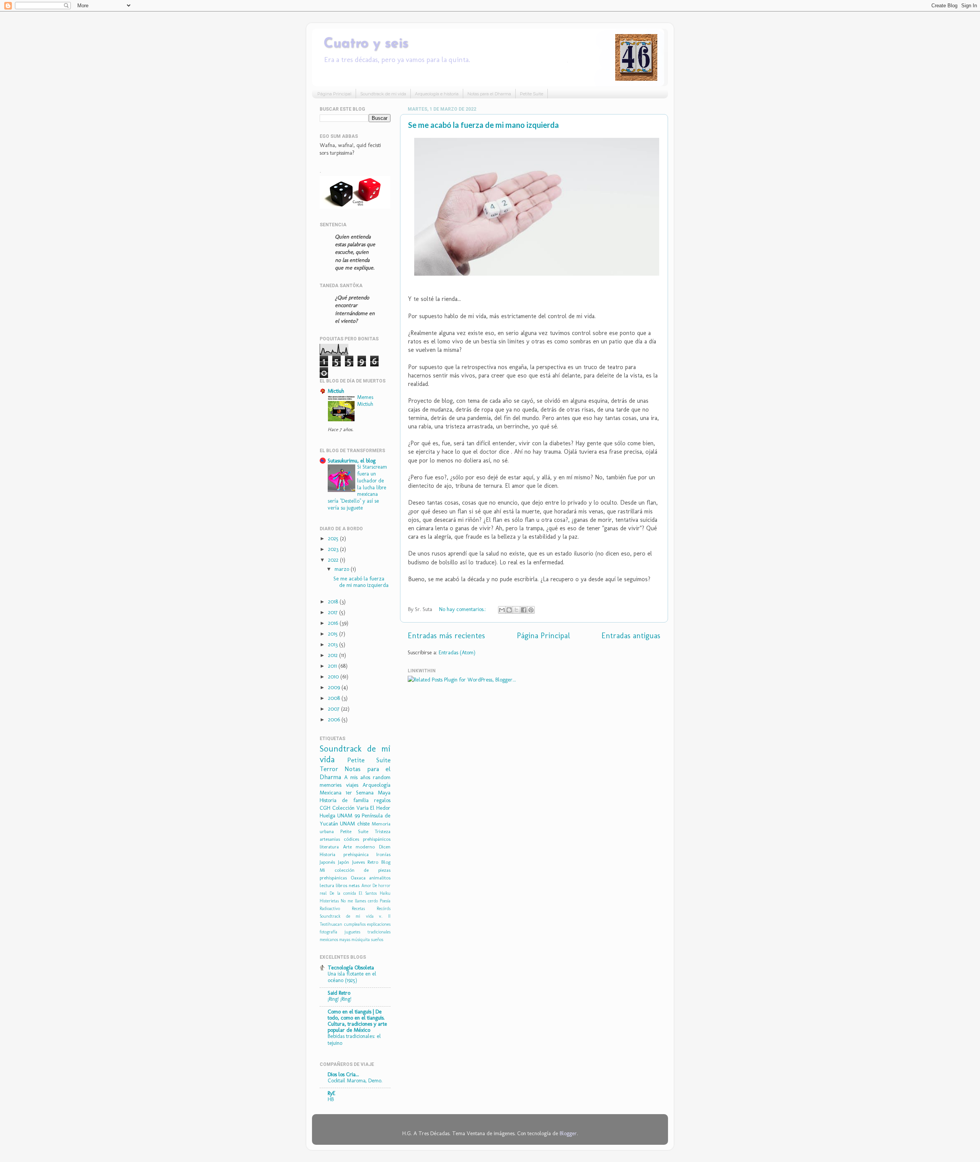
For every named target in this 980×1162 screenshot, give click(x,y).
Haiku (385, 893)
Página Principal (334, 93)
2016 (334, 622)
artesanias (330, 839)
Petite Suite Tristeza (365, 831)
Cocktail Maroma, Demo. (355, 1080)
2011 (333, 665)
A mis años (357, 777)
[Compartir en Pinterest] (531, 610)
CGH (325, 807)
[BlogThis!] (509, 610)
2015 (333, 633)
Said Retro (339, 992)
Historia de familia (344, 800)
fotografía (328, 932)
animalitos (379, 878)
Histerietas (329, 901)
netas (354, 885)
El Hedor (380, 807)
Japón (343, 862)
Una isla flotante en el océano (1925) (352, 977)
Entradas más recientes (446, 635)
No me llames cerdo (359, 901)
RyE (331, 1093)
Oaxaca (358, 878)
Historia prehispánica (344, 854)
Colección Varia (350, 807)
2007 (334, 708)
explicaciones (378, 924)
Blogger (568, 1133)
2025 (334, 538)
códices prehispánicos (367, 839)
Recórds (383, 908)
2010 (334, 676)
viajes (352, 784)
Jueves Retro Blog (371, 862)
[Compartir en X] (516, 610)
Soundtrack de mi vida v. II (355, 916)
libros (341, 885)
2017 (333, 612)
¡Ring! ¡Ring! (339, 999)
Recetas (358, 908)
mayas (344, 939)
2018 (334, 601)
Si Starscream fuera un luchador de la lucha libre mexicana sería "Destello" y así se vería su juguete (357, 487)
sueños (377, 939)
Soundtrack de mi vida (383, 93)
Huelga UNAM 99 (340, 815)
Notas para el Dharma (489, 93)
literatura (329, 847)
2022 (334, 559)
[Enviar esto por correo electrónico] (502, 610)
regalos (382, 800)
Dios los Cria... (343, 1074)
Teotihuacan (331, 924)
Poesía (385, 901)
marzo (343, 568)
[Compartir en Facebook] (524, 610)
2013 (333, 644)
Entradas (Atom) (457, 652)
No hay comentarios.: (463, 609)
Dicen (384, 847)
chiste (363, 823)
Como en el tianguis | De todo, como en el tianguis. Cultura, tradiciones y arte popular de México (357, 1020)
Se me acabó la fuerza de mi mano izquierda (483, 124)
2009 (334, 687)
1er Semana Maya (368, 792)
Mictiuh (336, 390)
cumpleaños (355, 924)
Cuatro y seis (365, 44)
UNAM (347, 823)
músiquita (360, 939)
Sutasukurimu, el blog (352, 460)
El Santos (368, 893)
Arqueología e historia (437, 93)
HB (331, 1099)
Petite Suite (531, 93)
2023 (334, 549)
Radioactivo (330, 908)
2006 (334, 719)
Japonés (327, 862)
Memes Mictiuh (365, 400)
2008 (334, 698)
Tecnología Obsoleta (351, 967)
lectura (327, 885)
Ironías (383, 854)
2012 (333, 655)
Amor (366, 885)
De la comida (343, 893)
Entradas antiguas (630, 635)
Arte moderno (359, 847)
